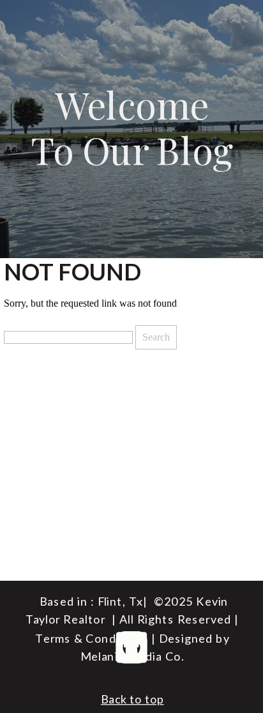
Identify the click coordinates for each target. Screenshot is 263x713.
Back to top (132, 698)
